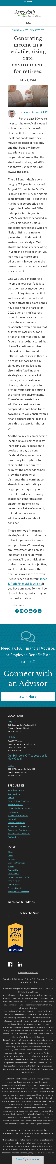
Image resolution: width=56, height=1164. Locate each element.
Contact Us (13, 870)
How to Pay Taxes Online (19, 877)
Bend (11, 765)
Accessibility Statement (18, 891)
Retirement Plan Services (19, 830)
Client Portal (13, 873)
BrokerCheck (32, 992)
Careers (11, 859)
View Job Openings (16, 863)
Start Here (28, 696)
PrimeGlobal (8, 1133)
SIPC (19, 998)
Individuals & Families (18, 815)
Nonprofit (12, 819)
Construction (14, 794)
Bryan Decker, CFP (35, 112)
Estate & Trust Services (18, 801)
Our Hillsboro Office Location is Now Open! (27, 757)
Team (10, 856)
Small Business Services (19, 833)
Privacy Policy (14, 881)
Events (11, 866)
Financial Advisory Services (28, 30)
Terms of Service (15, 888)
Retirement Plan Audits (18, 826)
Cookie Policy (14, 884)
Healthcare (13, 812)
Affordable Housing (16, 790)
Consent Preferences (28, 972)
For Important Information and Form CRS (21, 1069)
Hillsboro (13, 737)
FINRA (14, 998)
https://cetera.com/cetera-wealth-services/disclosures (28, 1040)
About (10, 852)
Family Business (15, 804)
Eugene (12, 721)
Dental (11, 797)
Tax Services (13, 837)
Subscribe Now (29, 913)
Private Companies (16, 822)
